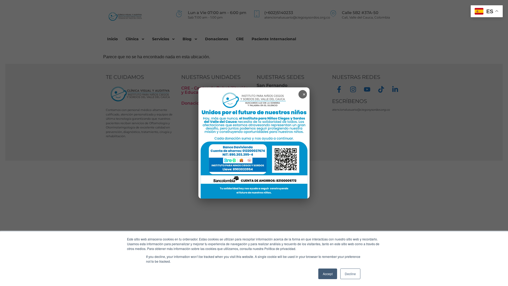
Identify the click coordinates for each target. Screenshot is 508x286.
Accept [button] (328, 273)
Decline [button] (350, 273)
